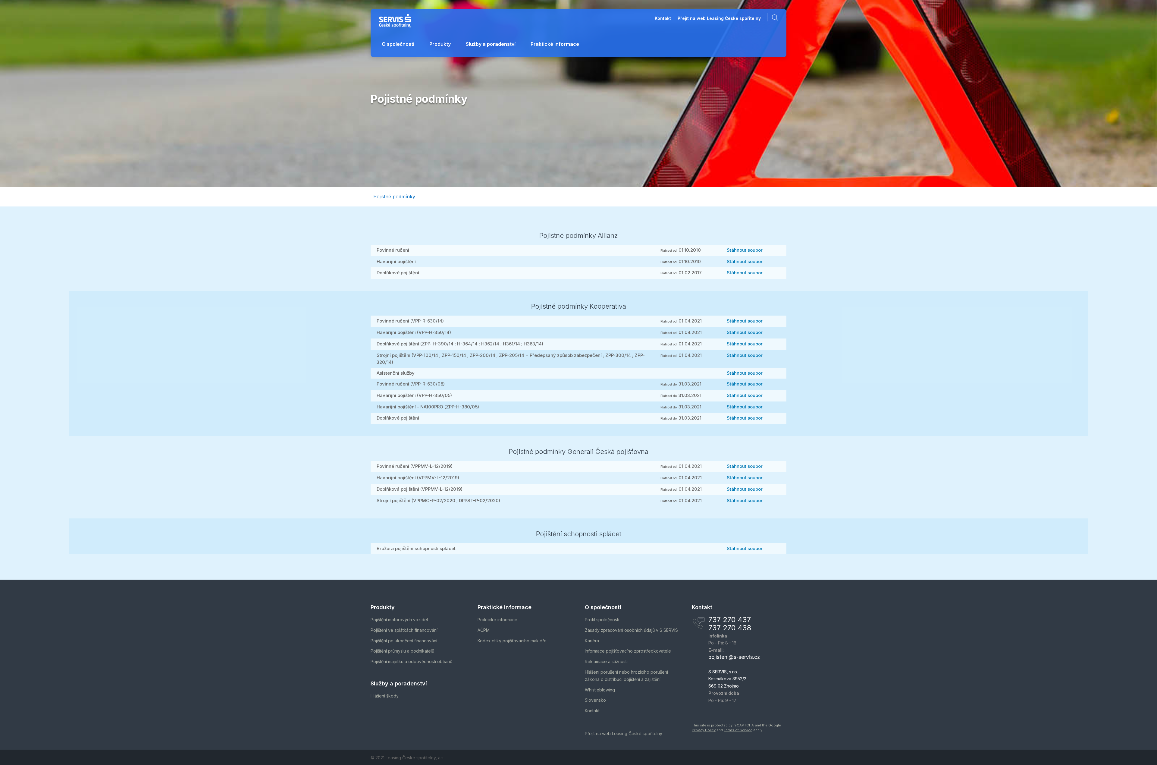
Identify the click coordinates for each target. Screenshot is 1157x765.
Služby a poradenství (491, 44)
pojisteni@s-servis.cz (734, 657)
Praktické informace (555, 44)
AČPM (484, 630)
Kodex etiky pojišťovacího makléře (512, 640)
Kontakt (663, 18)
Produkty (440, 44)
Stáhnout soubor (745, 250)
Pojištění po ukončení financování (404, 640)
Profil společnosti (602, 619)
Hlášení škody (385, 695)
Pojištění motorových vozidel (399, 619)
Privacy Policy (704, 730)
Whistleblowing (600, 689)
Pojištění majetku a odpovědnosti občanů (411, 661)
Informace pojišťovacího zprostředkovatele (628, 650)
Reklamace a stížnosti (606, 661)
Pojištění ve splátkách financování (404, 630)
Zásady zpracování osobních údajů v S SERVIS (631, 630)
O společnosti (398, 44)
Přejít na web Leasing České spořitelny (719, 18)
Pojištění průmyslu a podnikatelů (402, 650)
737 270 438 (729, 627)
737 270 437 (729, 619)
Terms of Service (738, 730)
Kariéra (592, 640)
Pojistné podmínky (394, 197)
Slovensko (595, 700)
